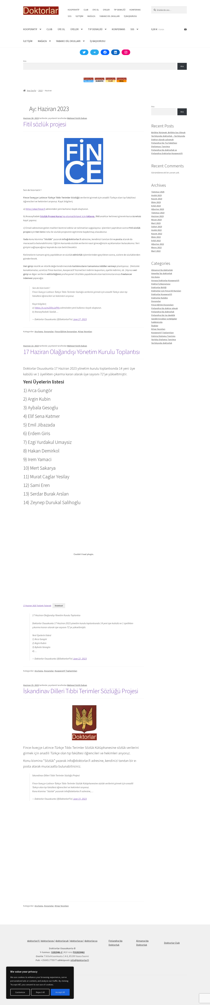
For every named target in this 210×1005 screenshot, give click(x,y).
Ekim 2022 (156, 237)
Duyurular (49, 331)
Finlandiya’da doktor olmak (164, 308)
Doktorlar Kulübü (159, 297)
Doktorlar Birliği (158, 287)
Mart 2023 (155, 223)
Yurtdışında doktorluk (161, 343)
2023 (40, 90)
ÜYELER (106, 9)
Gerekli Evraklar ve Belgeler (164, 318)
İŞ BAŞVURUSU (130, 16)
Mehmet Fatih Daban (77, 118)
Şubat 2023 (156, 226)
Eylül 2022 (156, 240)
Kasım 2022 (156, 233)
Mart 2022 (155, 251)
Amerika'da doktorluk (161, 273)
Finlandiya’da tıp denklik (163, 315)
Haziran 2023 (157, 216)
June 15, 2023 (80, 798)
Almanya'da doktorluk (162, 270)
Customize (20, 992)
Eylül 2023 (156, 205)
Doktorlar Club (172, 942)
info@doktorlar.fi (79, 960)
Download (59, 606)
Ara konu (39, 331)
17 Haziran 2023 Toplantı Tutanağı (37, 605)
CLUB (86, 9)
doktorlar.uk (61, 940)
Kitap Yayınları (85, 331)
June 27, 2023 (80, 319)
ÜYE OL (96, 9)
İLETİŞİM (79, 16)
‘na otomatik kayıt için (67, 216)
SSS (69, 16)
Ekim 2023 (156, 202)
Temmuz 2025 (157, 191)
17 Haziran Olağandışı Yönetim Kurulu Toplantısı (81, 352)
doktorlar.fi (33, 940)
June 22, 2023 (80, 658)
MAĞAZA (91, 16)
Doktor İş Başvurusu (160, 283)
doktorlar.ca (91, 940)
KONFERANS (135, 9)
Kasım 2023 (156, 198)
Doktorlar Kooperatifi (161, 294)
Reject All (40, 992)
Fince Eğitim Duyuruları (66, 331)
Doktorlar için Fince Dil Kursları (166, 290)
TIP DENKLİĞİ (119, 9)
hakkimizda (156, 322)
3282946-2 (56, 952)
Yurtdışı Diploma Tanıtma (163, 339)
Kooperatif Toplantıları (66, 670)
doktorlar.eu (47, 940)
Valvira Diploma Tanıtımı (163, 336)
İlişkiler (154, 325)
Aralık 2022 (156, 230)
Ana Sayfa (31, 90)
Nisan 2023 (156, 219)
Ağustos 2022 (157, 244)
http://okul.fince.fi (35, 208)
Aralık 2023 (156, 195)
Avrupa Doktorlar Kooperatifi (165, 280)
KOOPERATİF (73, 9)
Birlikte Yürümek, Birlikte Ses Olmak (168, 132)
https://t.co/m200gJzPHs (47, 307)
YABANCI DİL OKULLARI (109, 16)
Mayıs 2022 (156, 247)
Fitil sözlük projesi (44, 124)
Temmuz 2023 (157, 212)
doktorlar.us (76, 940)
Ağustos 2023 (157, 209)
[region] (40, 983)
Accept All (60, 992)
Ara (24, 61)
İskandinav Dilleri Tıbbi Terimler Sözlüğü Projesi (80, 691)
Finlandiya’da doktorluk (162, 311)
